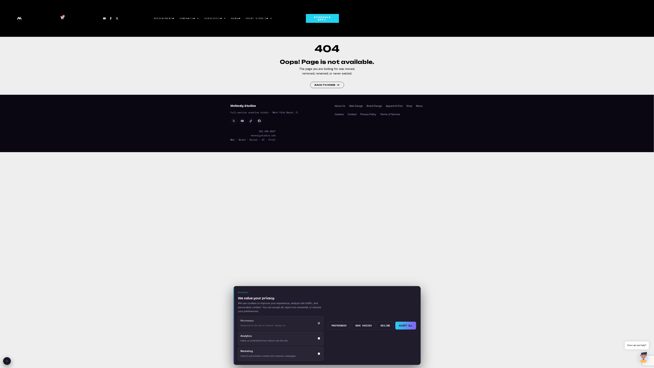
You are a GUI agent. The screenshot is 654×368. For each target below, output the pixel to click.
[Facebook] (259, 121)
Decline (385, 325)
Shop (409, 105)
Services (211, 18)
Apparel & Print (394, 105)
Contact (352, 114)
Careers (339, 114)
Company (185, 18)
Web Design (356, 105)
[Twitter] (233, 121)
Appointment (163, 18)
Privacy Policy (368, 114)
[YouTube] (242, 121)
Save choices (363, 325)
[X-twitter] (117, 18)
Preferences (338, 325)
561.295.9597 (267, 131)
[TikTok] (250, 121)
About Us (340, 105)
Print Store (255, 18)
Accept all (405, 325)
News (234, 18)
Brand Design (374, 105)
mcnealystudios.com (263, 135)
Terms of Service (390, 114)
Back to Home (325, 85)
